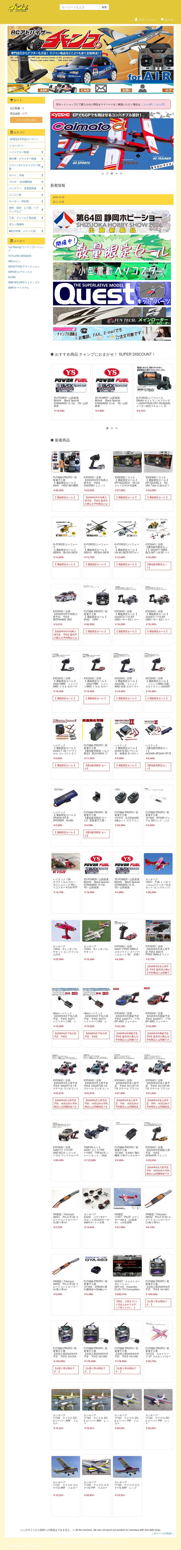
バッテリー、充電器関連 (22, 188)
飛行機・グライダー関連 (22, 158)
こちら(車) (147, 104)
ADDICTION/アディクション (24, 266)
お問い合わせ (111, 88)
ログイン (153, 88)
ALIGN (12, 277)
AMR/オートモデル (18, 287)
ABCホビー (14, 261)
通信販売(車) (72, 88)
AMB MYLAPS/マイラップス (24, 282)
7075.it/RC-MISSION (19, 256)
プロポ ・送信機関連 (20, 181)
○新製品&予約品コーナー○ (23, 139)
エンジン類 (15, 194)
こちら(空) (159, 104)
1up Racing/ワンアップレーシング (26, 248)
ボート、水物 (16, 175)
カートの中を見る (26, 120)
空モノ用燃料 (16, 224)
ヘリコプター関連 (19, 152)
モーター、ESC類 (19, 201)
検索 (104, 7)
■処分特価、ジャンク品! (22, 231)
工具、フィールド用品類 (22, 217)
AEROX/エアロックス (20, 271)
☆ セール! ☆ (16, 145)
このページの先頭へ (162, 1533)
